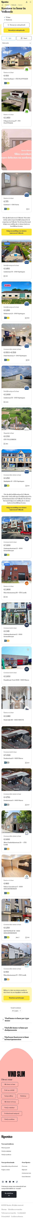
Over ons (24, 1166)
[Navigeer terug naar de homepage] (4, 2)
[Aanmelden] (27, 2)
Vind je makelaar (9, 1108)
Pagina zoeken (5, 1170)
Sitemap (4, 1209)
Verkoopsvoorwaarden (8, 1213)
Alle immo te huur (9, 1084)
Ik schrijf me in (9, 1194)
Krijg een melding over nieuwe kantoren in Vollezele (16, 232)
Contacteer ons (26, 1173)
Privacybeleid (5, 1217)
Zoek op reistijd (9, 1090)
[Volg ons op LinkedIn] (9, 1181)
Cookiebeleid (21, 1213)
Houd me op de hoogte (16, 998)
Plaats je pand (5, 1148)
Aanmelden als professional (9, 1166)
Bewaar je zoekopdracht (17, 25)
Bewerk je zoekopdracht (16, 30)
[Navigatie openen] (31, 2)
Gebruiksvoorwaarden (15, 1209)
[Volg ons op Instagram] (2, 1181)
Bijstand (24, 1170)
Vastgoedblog (8, 1096)
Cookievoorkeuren (17, 1217)
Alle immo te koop (10, 1102)
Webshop (23, 1096)
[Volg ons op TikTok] (16, 1181)
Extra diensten (26, 1176)
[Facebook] (6, 1181)
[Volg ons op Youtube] (13, 1181)
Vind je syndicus (9, 1119)
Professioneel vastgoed (11, 1113)
